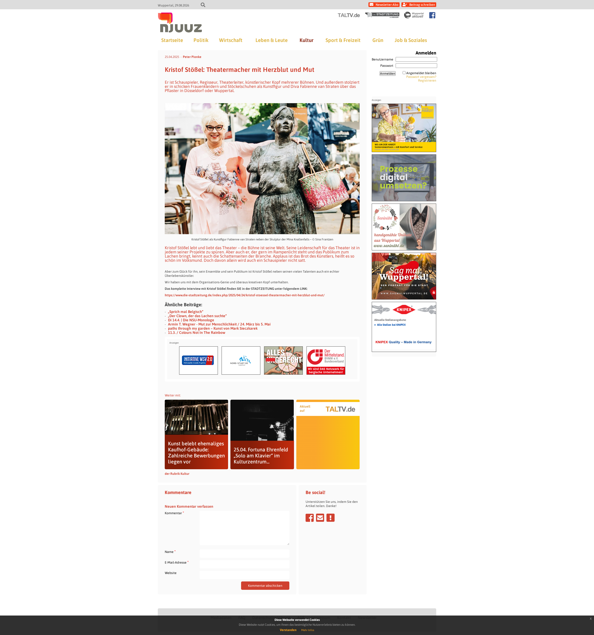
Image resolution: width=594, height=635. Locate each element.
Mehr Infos (307, 630)
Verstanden (288, 630)
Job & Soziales (411, 40)
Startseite (172, 40)
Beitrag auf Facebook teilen (310, 518)
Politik (201, 40)
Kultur (306, 40)
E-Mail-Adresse (177, 562)
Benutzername (382, 59)
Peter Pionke (192, 57)
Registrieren (427, 80)
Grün (377, 40)
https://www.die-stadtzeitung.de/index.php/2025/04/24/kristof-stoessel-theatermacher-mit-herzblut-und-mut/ (245, 295)
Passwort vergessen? (421, 77)
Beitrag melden (330, 518)
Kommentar (174, 513)
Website (171, 573)
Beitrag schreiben (422, 4)
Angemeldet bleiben (421, 73)
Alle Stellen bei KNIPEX (390, 324)
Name (170, 551)
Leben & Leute (271, 40)
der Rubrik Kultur (177, 473)
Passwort (386, 65)
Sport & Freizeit (343, 40)
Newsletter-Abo (387, 4)
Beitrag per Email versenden (320, 518)
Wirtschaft (230, 40)
